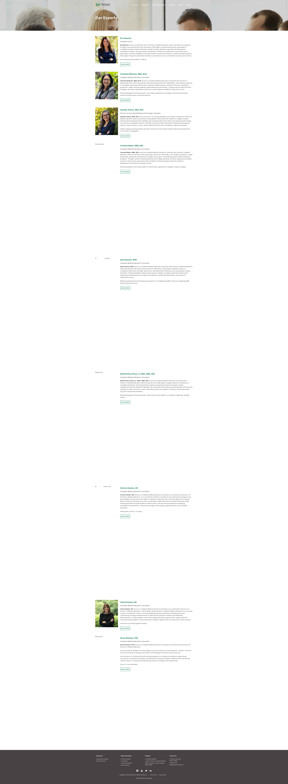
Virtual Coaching (125, 765)
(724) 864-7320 (173, 762)
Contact (189, 5)
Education (135, 5)
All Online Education (126, 759)
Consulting (145, 5)
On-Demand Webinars (126, 763)
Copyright (121, 775)
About (181, 5)
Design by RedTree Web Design (144, 778)
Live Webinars (124, 761)
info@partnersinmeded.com (177, 764)
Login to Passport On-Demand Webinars (155, 761)
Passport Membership (158, 5)
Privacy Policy (162, 775)
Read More (125, 64)
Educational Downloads (102, 759)
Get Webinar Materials (150, 759)
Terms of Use (153, 775)
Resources (172, 5)
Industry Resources (101, 761)
